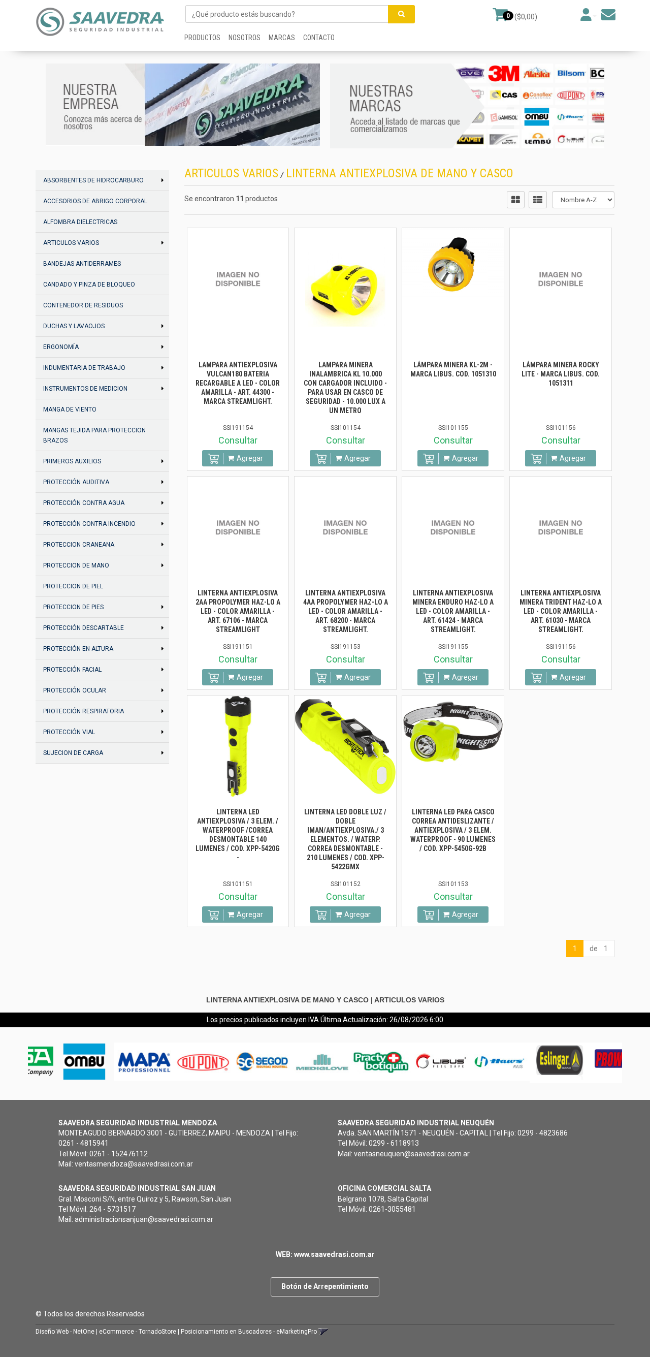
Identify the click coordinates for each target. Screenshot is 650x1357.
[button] (608, 14)
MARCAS (282, 38)
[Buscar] (401, 14)
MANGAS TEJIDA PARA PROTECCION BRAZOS (94, 435)
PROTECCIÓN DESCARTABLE (83, 628)
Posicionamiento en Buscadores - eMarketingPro (249, 1331)
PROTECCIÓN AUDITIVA (76, 482)
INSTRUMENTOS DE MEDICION (85, 388)
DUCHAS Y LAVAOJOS (74, 326)
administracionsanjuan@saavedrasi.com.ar (144, 1219)
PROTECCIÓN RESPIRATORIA (83, 711)
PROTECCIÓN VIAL (69, 732)
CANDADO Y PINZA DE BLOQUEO (89, 284)
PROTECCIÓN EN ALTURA (78, 648)
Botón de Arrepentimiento (325, 1286)
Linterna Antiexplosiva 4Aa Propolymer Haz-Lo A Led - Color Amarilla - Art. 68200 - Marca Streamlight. (345, 611)
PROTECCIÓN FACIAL (72, 669)
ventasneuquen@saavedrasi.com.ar (412, 1154)
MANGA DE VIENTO (69, 409)
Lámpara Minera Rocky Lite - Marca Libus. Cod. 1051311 (561, 374)
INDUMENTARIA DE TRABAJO (84, 367)
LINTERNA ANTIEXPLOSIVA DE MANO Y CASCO (399, 173)
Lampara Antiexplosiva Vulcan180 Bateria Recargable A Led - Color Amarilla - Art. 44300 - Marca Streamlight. (238, 383)
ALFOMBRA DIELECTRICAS (80, 222)
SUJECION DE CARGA (73, 752)
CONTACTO (319, 38)
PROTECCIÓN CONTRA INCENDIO (89, 523)
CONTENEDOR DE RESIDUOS (83, 305)
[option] (60, 1062)
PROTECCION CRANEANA (78, 544)
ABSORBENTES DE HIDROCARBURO (93, 180)
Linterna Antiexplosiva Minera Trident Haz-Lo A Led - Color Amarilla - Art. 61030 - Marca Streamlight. (560, 611)
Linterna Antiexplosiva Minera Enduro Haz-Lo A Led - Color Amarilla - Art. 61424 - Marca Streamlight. (453, 611)
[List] (538, 199)
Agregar (250, 458)
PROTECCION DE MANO (76, 565)
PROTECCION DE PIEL (73, 586)
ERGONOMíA (61, 347)
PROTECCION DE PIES (73, 607)
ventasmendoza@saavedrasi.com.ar (134, 1164)
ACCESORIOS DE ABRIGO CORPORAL (95, 201)
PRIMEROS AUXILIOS (72, 461)
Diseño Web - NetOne (65, 1331)
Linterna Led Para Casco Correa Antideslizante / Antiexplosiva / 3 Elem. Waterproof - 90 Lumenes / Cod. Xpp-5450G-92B (453, 830)
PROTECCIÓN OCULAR (74, 690)
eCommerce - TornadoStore (137, 1331)
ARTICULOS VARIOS (71, 242)
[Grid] (516, 199)
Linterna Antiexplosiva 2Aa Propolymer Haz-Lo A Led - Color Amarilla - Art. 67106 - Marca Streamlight (238, 611)
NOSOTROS (245, 38)
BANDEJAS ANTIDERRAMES (82, 263)
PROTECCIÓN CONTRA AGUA (83, 503)
